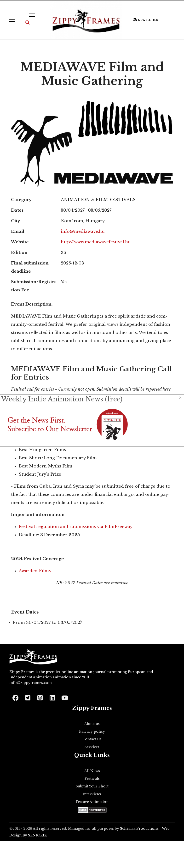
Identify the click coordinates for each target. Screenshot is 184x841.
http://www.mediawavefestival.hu (96, 242)
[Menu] (12, 20)
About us (92, 724)
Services (92, 747)
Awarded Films (35, 570)
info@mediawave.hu (83, 231)
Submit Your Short (92, 786)
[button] (27, 22)
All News (92, 771)
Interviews (92, 794)
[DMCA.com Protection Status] (92, 810)
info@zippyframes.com (30, 683)
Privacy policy (92, 731)
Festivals (92, 778)
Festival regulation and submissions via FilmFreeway (75, 526)
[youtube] (64, 696)
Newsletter (147, 20)
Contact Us (92, 739)
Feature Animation (92, 802)
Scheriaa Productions (139, 828)
